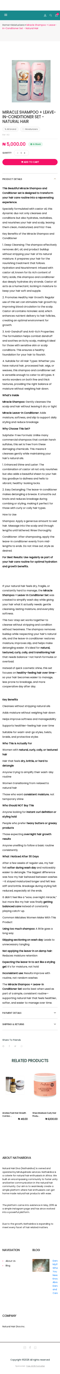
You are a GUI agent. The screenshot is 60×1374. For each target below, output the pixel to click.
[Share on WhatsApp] (22, 1046)
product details (12, 179)
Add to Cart (31, 162)
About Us (11, 1261)
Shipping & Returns (13, 1024)
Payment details (11, 1013)
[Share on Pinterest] (3, 1046)
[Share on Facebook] (9, 1046)
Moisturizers (17, 25)
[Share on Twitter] (15, 1046)
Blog (8, 1265)
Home (5, 25)
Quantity (7, 152)
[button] (9, 15)
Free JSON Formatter (35, 1366)
